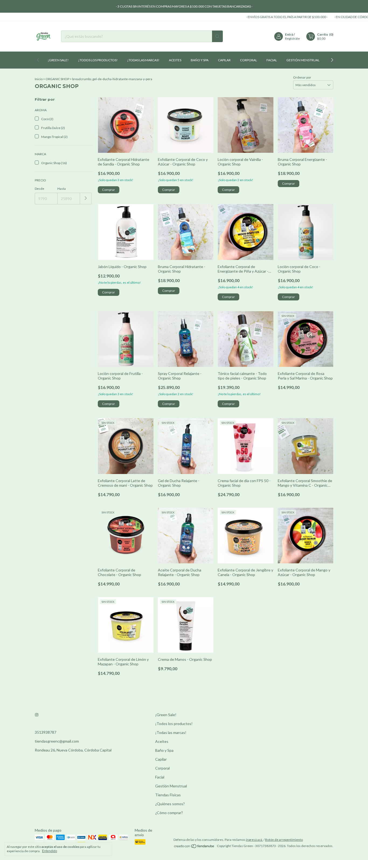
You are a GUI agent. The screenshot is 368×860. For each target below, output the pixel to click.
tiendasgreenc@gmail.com (57, 741)
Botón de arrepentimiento (284, 840)
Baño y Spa (200, 60)
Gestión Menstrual (303, 60)
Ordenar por (302, 77)
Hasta (61, 189)
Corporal (248, 60)
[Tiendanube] (194, 847)
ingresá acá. (254, 840)
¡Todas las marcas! (143, 60)
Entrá (289, 34)
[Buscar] (217, 36)
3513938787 (45, 732)
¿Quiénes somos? (170, 803)
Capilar (224, 60)
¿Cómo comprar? (169, 812)
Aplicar (86, 198)
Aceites (175, 60)
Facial (271, 60)
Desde (39, 189)
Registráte (292, 38)
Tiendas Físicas (168, 795)
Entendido (49, 851)
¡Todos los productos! (98, 60)
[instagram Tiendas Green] (37, 714)
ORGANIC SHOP (57, 79)
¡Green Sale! (58, 60)
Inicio (39, 79)
